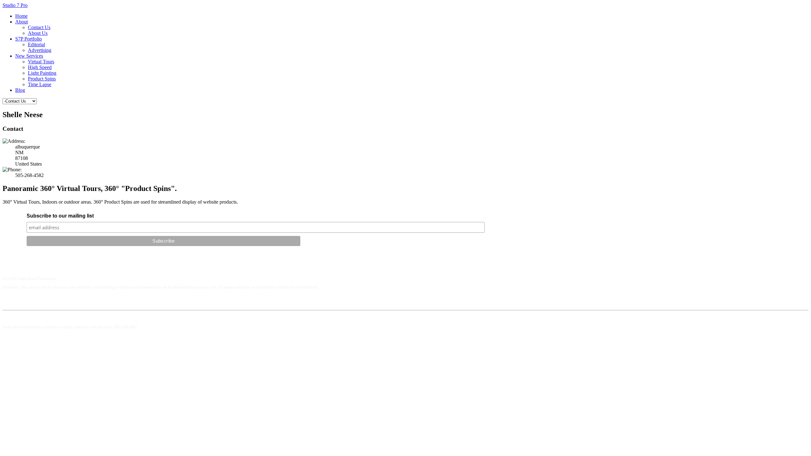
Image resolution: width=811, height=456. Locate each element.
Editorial (36, 44)
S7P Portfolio (28, 38)
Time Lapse (39, 84)
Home (21, 16)
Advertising (39, 50)
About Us (38, 33)
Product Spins (42, 78)
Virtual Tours (41, 61)
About (21, 21)
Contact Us (39, 27)
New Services (29, 56)
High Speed (40, 67)
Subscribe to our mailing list (60, 215)
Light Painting (42, 73)
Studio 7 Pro (15, 5)
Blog (20, 90)
